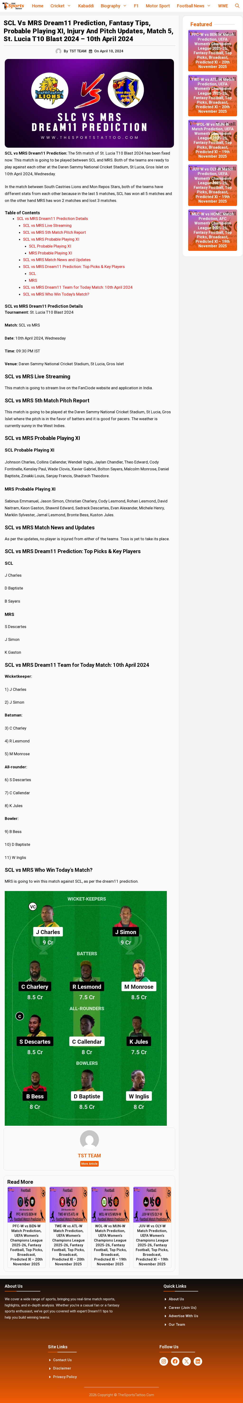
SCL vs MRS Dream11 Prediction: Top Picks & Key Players (74, 266)
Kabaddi (86, 5)
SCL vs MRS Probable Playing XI (51, 239)
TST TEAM (78, 51)
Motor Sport (158, 5)
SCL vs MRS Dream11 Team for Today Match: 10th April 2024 (78, 287)
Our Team (177, 1324)
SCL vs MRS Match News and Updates (57, 259)
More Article (89, 1163)
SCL (32, 273)
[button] (237, 6)
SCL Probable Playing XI (50, 246)
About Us (176, 1299)
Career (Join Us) (182, 1308)
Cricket (58, 5)
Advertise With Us (183, 1316)
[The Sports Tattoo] (13, 6)
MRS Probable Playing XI (50, 253)
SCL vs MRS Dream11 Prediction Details (52, 218)
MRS (33, 280)
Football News (190, 5)
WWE (223, 5)
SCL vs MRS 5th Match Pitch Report (54, 232)
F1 (136, 5)
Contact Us (62, 1360)
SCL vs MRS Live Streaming (47, 225)
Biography (110, 5)
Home (37, 5)
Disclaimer (62, 1368)
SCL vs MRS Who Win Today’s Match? (56, 294)
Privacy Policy (65, 1377)
